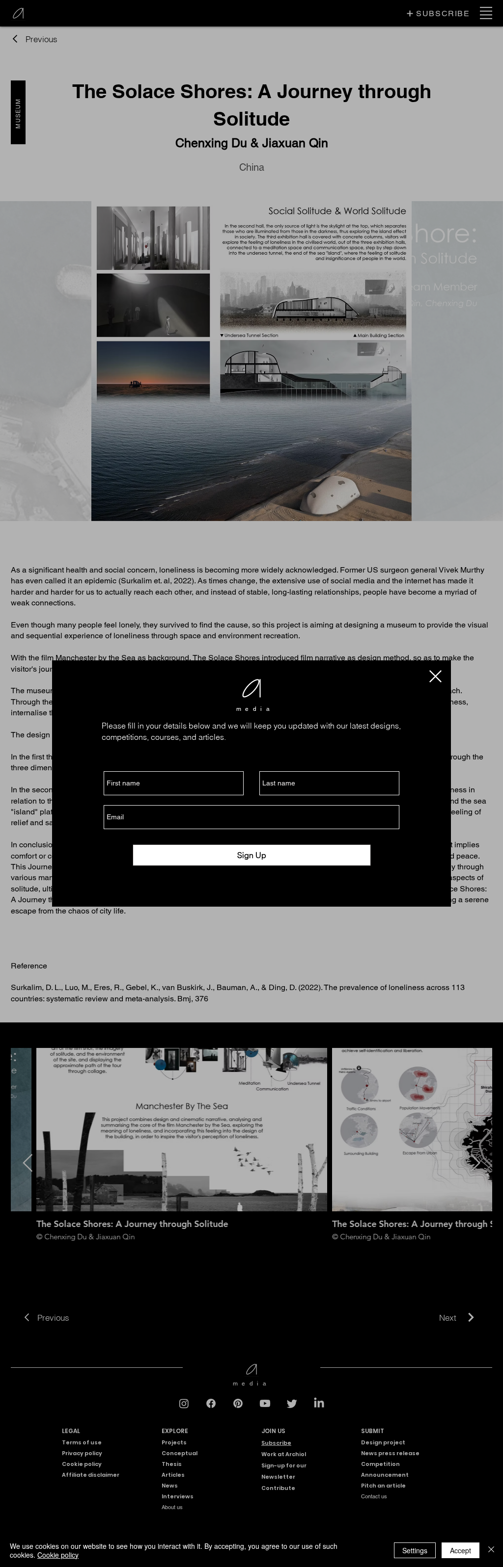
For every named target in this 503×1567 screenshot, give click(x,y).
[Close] (491, 1550)
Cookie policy (58, 1555)
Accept (460, 1550)
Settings (414, 1550)
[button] (435, 676)
